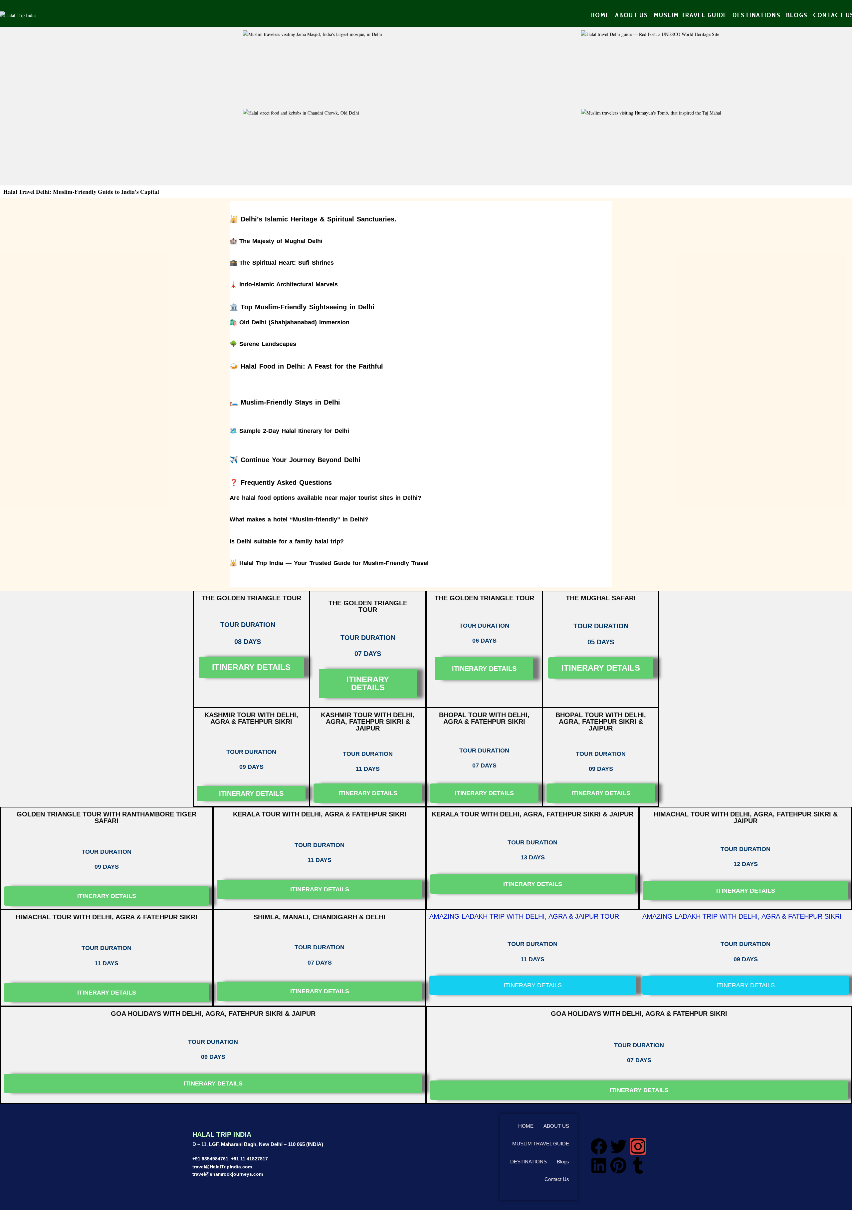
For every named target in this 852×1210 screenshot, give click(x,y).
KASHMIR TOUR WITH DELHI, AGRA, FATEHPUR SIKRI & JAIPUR (368, 721)
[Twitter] (618, 1146)
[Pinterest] (618, 1165)
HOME (525, 1126)
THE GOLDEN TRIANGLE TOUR (251, 598)
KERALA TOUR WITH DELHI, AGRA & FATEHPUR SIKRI (319, 814)
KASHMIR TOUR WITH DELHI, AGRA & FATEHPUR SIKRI (251, 718)
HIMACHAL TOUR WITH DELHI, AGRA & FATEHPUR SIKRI (106, 917)
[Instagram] (638, 1146)
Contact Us (556, 1179)
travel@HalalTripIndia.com (222, 1166)
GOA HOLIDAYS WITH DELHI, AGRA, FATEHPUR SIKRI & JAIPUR (213, 1013)
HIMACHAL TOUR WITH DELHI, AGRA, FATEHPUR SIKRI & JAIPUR (746, 817)
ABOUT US (556, 1126)
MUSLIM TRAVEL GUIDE (540, 1143)
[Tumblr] (638, 1165)
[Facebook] (598, 1146)
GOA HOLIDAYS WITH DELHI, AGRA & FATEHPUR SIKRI (639, 1013)
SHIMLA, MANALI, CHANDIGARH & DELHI (319, 917)
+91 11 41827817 (249, 1158)
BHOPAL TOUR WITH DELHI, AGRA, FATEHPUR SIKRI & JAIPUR (600, 721)
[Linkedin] (598, 1165)
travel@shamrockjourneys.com (227, 1174)
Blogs (563, 1161)
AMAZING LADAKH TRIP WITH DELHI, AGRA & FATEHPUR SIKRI (742, 916)
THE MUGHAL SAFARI (601, 598)
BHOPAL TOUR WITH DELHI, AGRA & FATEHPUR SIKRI (484, 718)
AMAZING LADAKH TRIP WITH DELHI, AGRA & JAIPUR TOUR (524, 916)
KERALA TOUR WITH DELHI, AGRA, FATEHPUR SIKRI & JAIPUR (532, 814)
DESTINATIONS (528, 1161)
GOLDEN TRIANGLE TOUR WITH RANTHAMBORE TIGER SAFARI (106, 817)
